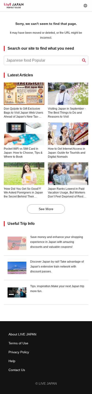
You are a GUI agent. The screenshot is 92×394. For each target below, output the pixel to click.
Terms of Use (18, 343)
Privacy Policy (18, 352)
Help (11, 361)
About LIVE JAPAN (22, 334)
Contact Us (16, 370)
